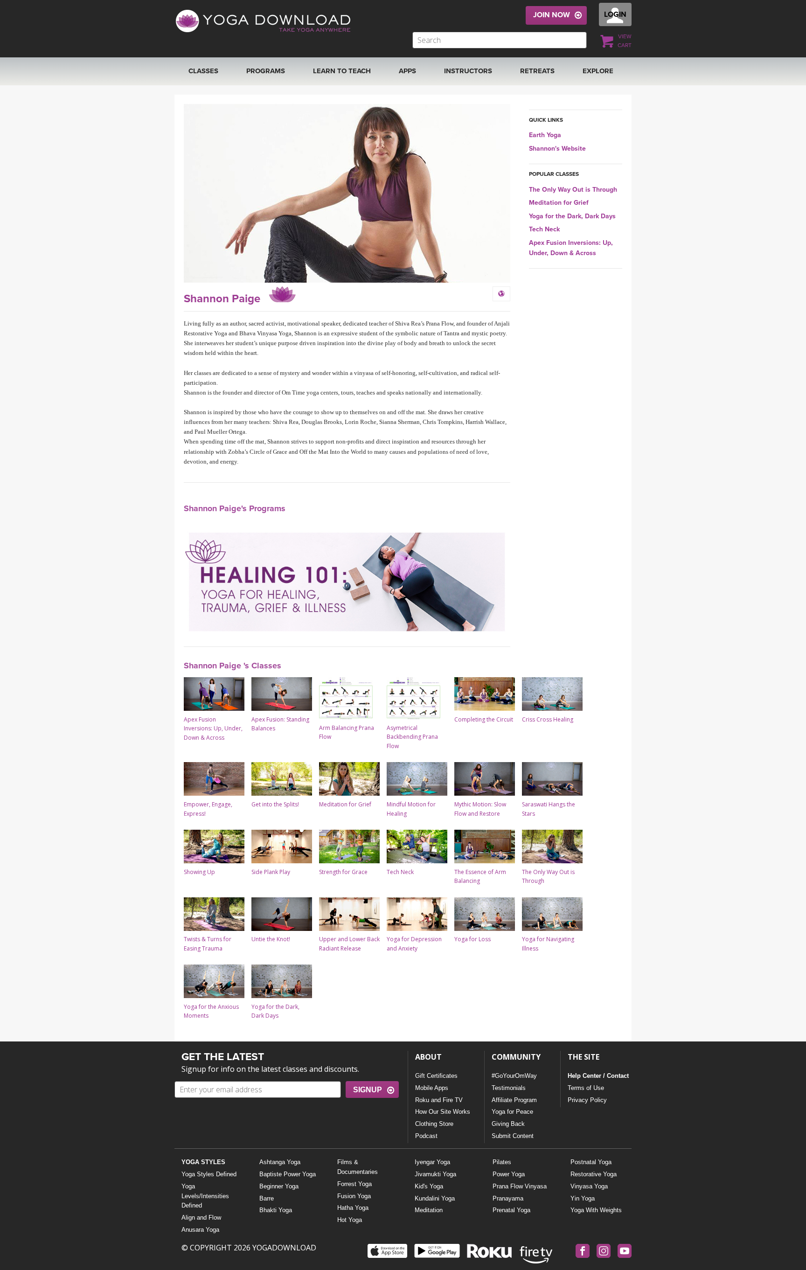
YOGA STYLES (203, 1162)
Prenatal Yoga (511, 1210)
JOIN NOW (551, 15)
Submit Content (513, 1135)
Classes (203, 71)
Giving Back (508, 1123)
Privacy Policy (587, 1100)
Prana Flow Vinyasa (520, 1186)
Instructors (468, 71)
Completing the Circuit (483, 719)
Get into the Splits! (275, 804)
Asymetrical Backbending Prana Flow (412, 737)
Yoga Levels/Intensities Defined (205, 1196)
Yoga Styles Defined (208, 1174)
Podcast (426, 1135)
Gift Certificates (436, 1075)
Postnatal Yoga (590, 1162)
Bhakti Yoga (275, 1210)
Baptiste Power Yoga (287, 1174)
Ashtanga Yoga (279, 1162)
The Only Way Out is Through (573, 190)
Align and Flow (201, 1217)
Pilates (502, 1162)
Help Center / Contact (598, 1075)
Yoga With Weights (596, 1210)
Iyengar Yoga (432, 1162)
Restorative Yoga (593, 1174)
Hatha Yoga (352, 1207)
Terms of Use (586, 1087)
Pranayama (508, 1198)
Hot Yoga (349, 1219)
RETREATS (537, 71)
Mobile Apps (431, 1087)
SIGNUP (367, 1090)
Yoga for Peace (512, 1111)
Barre (266, 1198)
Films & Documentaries (357, 1167)
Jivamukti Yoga (435, 1174)
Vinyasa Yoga (589, 1186)
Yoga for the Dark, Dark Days (572, 216)
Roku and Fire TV (439, 1100)
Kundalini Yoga (435, 1198)
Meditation (429, 1210)
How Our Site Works (442, 1111)
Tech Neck (544, 229)
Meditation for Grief (559, 203)
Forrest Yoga (354, 1183)
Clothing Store (434, 1123)
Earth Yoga (545, 135)
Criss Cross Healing (547, 719)
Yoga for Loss (472, 939)
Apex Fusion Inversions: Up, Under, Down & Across (213, 728)
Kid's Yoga (429, 1186)
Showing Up (199, 872)
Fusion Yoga (354, 1196)
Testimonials (509, 1087)
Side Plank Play (270, 872)
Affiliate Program (514, 1100)
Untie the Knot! (270, 939)
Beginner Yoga (279, 1186)
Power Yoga (509, 1174)
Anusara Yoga (200, 1229)
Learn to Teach (342, 71)
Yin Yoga (582, 1198)
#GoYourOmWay (514, 1075)
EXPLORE (598, 71)
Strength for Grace (343, 872)
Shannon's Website (557, 149)
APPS (407, 71)
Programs (265, 71)
